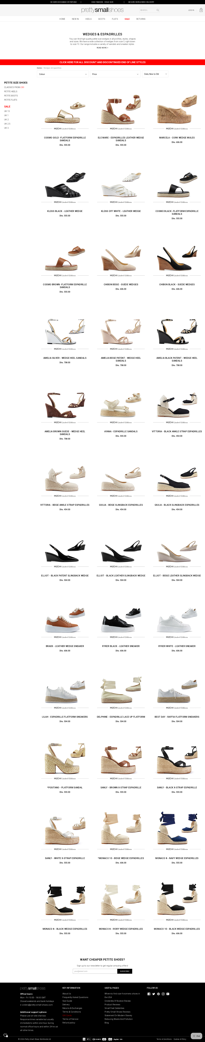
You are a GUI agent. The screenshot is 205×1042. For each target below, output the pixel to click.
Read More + (102, 48)
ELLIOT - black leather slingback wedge (121, 575)
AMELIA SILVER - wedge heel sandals (64, 358)
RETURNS (141, 19)
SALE (7, 106)
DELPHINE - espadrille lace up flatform (121, 717)
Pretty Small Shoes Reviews (117, 1012)
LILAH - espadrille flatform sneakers (65, 717)
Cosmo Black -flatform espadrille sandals (176, 212)
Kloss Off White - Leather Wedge (121, 211)
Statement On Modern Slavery (118, 1015)
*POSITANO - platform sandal (65, 787)
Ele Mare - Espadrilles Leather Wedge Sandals (121, 139)
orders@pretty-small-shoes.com (37, 1005)
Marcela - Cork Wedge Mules (177, 137)
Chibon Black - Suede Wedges (177, 284)
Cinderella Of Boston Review (118, 1001)
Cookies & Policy (180, 1039)
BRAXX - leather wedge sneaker (65, 646)
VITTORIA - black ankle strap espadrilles (177, 431)
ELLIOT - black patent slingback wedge (65, 575)
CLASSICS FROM (14, 87)
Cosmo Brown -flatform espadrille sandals (65, 286)
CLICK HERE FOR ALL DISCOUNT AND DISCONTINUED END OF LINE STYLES (103, 62)
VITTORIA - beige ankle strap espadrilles (64, 505)
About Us (66, 994)
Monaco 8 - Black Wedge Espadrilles (65, 929)
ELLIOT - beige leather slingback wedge (177, 575)
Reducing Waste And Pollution (119, 1019)
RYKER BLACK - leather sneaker (121, 646)
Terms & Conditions (71, 1012)
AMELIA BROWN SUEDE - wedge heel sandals (65, 433)
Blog (107, 1023)
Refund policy (68, 1023)
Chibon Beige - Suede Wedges (121, 284)
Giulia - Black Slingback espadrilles (177, 505)
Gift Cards (67, 1015)
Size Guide (67, 1001)
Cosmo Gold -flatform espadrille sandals (65, 139)
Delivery (66, 1004)
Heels (88, 19)
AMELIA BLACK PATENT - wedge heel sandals (176, 359)
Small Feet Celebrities (114, 1008)
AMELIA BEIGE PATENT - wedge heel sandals (121, 359)
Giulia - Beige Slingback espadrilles (121, 505)
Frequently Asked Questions (75, 997)
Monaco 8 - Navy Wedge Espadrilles (177, 858)
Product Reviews (112, 1004)
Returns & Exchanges (72, 1008)
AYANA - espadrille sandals (121, 431)
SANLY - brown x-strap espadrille (121, 787)
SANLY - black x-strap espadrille (177, 787)
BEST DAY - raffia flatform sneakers (177, 717)
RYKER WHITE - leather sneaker (177, 646)
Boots (101, 19)
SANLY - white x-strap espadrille (65, 858)
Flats (115, 19)
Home (62, 19)
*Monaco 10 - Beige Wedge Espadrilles (121, 858)
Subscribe (124, 971)
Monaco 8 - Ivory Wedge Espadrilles (121, 929)
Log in (191, 10)
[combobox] (149, 10)
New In (75, 19)
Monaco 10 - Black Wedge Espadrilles (177, 929)
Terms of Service (70, 1019)
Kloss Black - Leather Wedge (64, 211)
